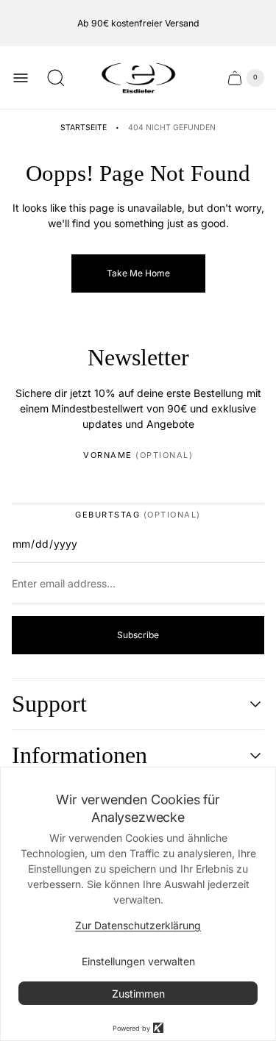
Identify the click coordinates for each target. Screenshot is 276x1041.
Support (49, 703)
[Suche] (56, 78)
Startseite (83, 127)
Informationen (79, 755)
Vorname (138, 455)
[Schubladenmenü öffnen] (20, 78)
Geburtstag (138, 515)
